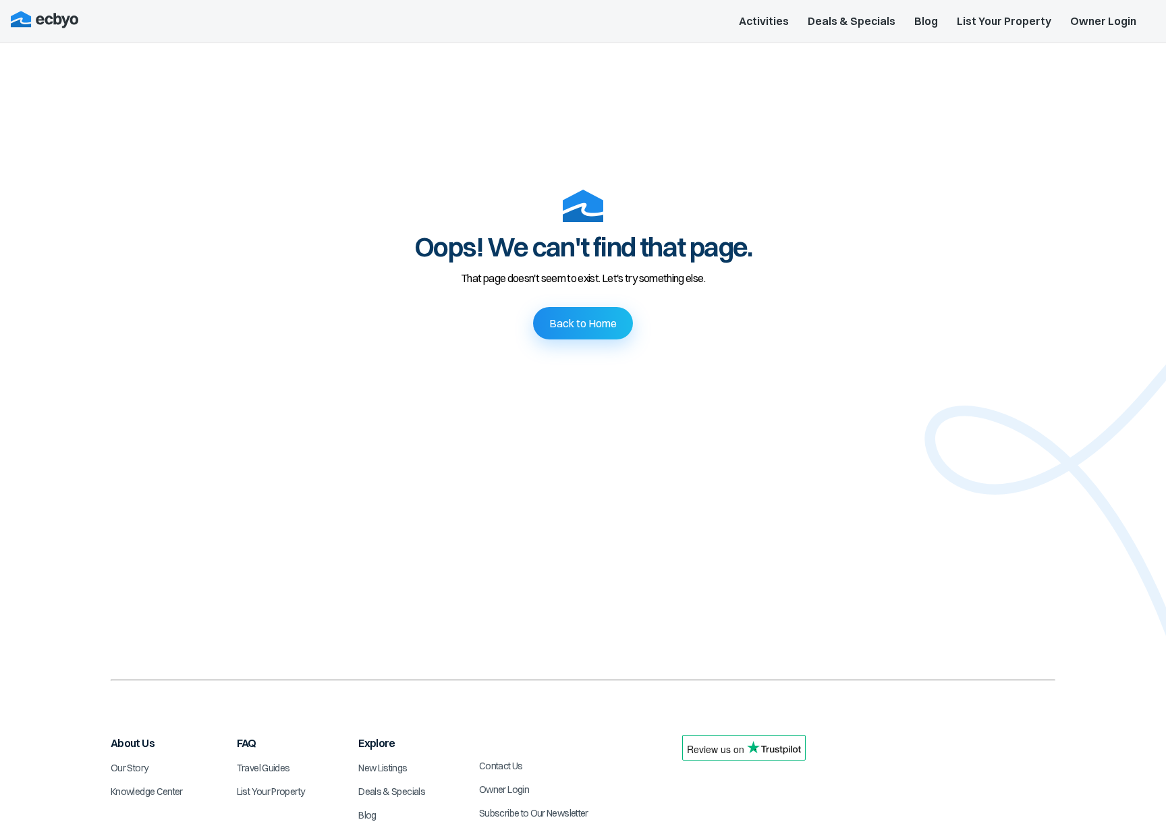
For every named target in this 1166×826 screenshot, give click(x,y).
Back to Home (583, 323)
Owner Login (1103, 21)
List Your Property (1004, 21)
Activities (764, 21)
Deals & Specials (851, 21)
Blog (926, 21)
